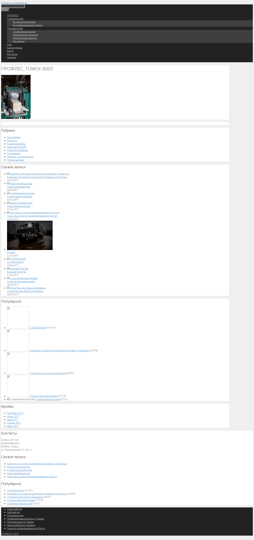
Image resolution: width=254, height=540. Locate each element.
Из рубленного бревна (24, 22)
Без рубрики (13, 137)
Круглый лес (19, 41)
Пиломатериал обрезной (25, 34)
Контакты (12, 54)
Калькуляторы (14, 47)
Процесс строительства (20, 156)
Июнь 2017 (13, 416)
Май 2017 (12, 419)
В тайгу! (11, 252)
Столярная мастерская (24, 31)
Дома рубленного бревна (21, 525)
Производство (15, 28)
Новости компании (17, 150)
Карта (10, 51)
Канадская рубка (16, 143)
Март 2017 (13, 426)
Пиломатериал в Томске (20, 522)
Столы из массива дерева (21, 281)
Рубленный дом (15, 160)
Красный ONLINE (16, 147)
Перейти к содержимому (14, 2)
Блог (9, 44)
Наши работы (14, 509)
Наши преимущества (18, 186)
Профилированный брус (25, 38)
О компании (13, 153)
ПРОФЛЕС (12, 15)
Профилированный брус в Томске (25, 518)
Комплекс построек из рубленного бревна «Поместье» (37, 177)
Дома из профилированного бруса (26, 528)
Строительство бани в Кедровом (25, 291)
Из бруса (12, 140)
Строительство (15, 18)
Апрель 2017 (14, 422)
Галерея (11, 57)
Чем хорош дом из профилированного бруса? (32, 215)
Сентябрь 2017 (15, 413)
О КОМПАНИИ (15, 262)
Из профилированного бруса (27, 25)
